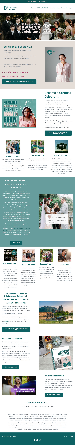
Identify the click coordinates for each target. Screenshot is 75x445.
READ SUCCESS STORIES (53, 395)
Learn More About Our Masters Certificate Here (58, 133)
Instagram (7, 321)
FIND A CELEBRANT (42, 8)
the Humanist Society (22, 226)
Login (70, 8)
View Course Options (11, 367)
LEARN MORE (16, 243)
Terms (65, 436)
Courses (33, 8)
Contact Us (64, 8)
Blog (58, 8)
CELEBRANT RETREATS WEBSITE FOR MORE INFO (16, 329)
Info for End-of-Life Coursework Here (19, 82)
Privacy (71, 436)
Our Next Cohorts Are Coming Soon (37, 1)
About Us (52, 8)
